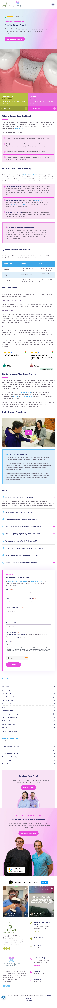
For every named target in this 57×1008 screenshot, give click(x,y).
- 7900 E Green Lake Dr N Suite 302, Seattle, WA (27, 634)
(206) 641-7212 (8, 108)
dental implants (18, 128)
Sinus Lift (4, 707)
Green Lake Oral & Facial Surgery (18, 581)
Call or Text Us (38, 937)
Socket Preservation (8, 710)
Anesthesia (5, 727)
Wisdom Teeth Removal (8, 724)
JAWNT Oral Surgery (37, 581)
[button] (14, 17)
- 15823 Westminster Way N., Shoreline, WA (23, 637)
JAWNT (33, 96)
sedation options (39, 200)
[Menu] (53, 4)
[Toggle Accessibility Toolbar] (3, 997)
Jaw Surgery (5, 763)
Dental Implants (6, 693)
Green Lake (7, 96)
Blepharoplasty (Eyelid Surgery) (11, 746)
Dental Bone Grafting (8, 700)
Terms (47, 650)
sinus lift (15, 396)
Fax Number (38, 945)
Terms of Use (28, 1000)
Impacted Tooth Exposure (9, 717)
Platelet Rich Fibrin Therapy (9, 731)
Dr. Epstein (26, 175)
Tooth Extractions (7, 721)
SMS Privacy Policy (41, 650)
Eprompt (49, 995)
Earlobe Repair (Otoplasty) (9, 757)
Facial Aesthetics (7, 760)
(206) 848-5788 (36, 108)
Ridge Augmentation (8, 704)
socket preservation (24, 392)
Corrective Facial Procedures (10, 753)
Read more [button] (6, 361)
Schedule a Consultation (14, 39)
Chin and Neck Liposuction (9, 750)
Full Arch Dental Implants (9, 697)
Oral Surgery (5, 686)
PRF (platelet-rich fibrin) (18, 204)
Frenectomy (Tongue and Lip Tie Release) (13, 714)
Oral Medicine (6, 690)
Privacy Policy (28, 998)
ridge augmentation (26, 396)
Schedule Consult (28, 787)
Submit (13, 665)
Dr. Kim (35, 175)
